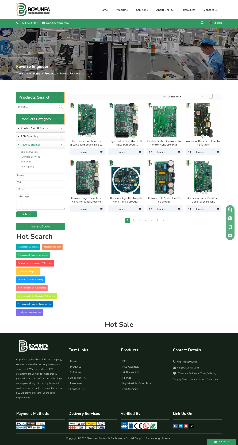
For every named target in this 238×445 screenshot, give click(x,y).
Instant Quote (40, 226)
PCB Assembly (29, 136)
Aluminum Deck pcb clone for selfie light (203, 143)
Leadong (155, 438)
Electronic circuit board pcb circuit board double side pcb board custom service (87, 143)
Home (73, 361)
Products (75, 367)
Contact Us (77, 389)
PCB (124, 361)
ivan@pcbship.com (57, 23)
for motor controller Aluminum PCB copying (36, 296)
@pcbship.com (190, 368)
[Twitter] (191, 426)
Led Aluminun (130, 389)
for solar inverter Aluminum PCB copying (35, 263)
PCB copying (27, 167)
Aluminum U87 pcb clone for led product (164, 200)
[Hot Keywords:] (202, 22)
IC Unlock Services (30, 157)
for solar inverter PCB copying (30, 279)
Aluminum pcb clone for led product (33, 255)
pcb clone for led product (28, 271)
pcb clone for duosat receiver (30, 312)
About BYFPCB (78, 378)
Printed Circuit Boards (34, 128)
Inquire (83, 152)
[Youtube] (186, 426)
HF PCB (126, 378)
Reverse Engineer (31, 145)
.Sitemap (166, 438)
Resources (76, 383)
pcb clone (26, 162)
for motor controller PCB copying (32, 288)
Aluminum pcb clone (52, 247)
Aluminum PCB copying (28, 247)
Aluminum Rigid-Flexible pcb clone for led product (125, 200)
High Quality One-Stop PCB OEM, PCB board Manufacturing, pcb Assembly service (126, 143)
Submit (26, 214)
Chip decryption (29, 152)
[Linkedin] (181, 426)
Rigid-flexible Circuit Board (137, 383)
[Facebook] (175, 426)
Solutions (75, 372)
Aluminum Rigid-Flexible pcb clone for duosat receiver (87, 200)
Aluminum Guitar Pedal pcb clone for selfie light (203, 200)
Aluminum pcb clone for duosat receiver (34, 304)
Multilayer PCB (131, 372)
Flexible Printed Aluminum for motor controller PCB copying (164, 143)
